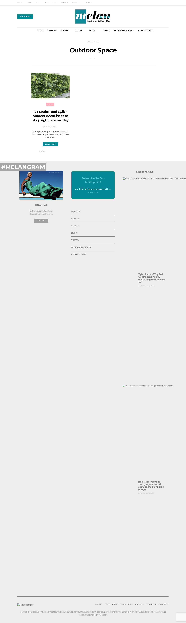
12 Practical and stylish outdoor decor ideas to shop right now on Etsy (50, 116)
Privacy (64, 3)
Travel (106, 31)
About (20, 3)
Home (40, 31)
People (78, 31)
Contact (88, 3)
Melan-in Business (124, 31)
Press (38, 3)
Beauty (64, 31)
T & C (55, 3)
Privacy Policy (93, 192)
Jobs (47, 3)
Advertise (76, 3)
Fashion (52, 31)
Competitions (145, 31)
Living (92, 31)
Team (29, 3)
